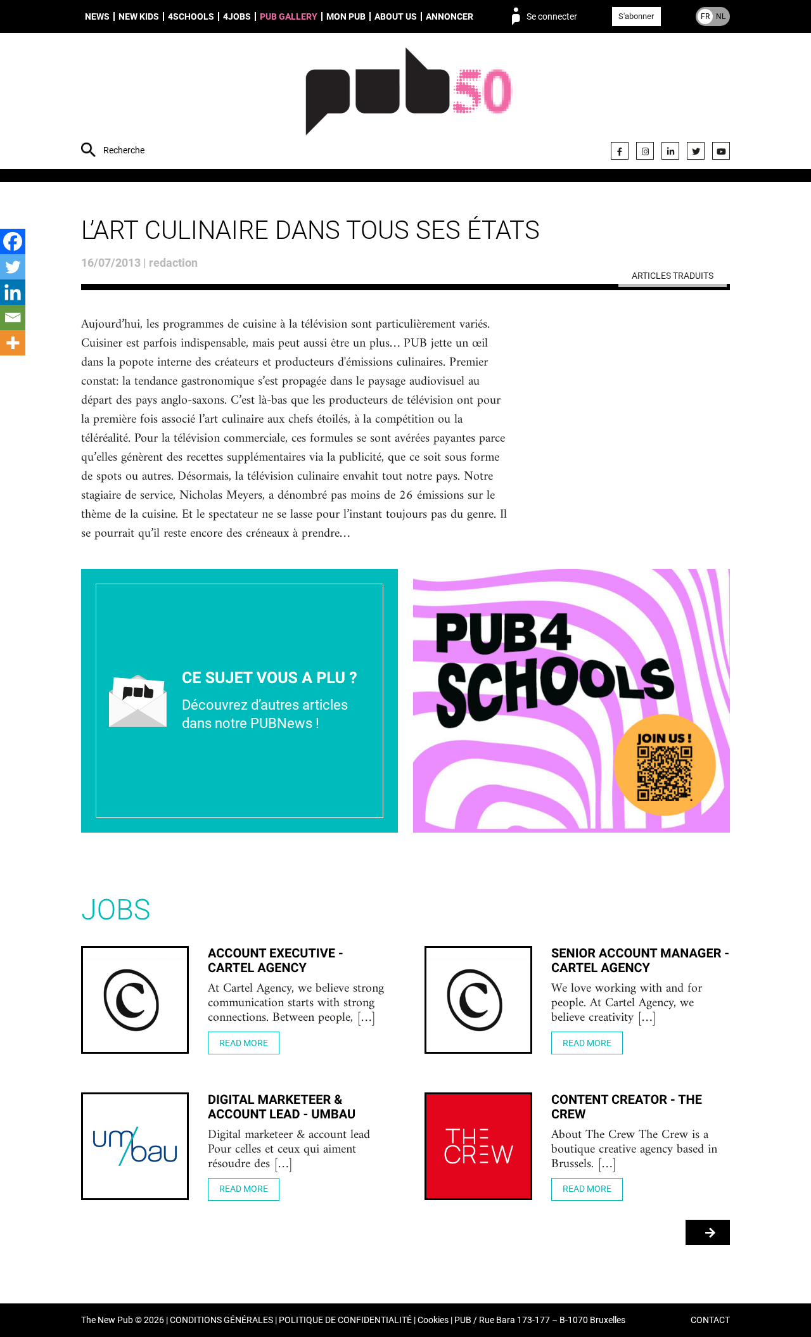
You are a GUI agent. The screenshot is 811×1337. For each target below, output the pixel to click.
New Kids (138, 16)
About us (395, 16)
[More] (12, 342)
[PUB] (409, 103)
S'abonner (636, 16)
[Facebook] (620, 151)
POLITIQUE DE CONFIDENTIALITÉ (345, 1320)
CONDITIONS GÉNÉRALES (221, 1320)
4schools (191, 16)
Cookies (433, 1320)
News (97, 16)
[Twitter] (696, 151)
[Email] (12, 317)
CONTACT (710, 1320)
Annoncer (449, 16)
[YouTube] (721, 151)
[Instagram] (645, 151)
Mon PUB (346, 16)
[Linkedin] (12, 292)
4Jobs (237, 16)
